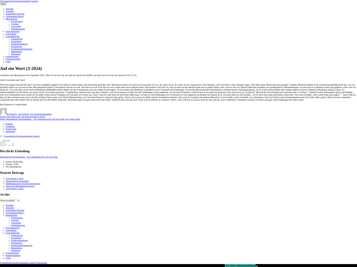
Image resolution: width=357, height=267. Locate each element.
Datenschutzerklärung (246, 265)
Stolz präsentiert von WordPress (62, 263)
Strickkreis (15, 54)
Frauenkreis (16, 41)
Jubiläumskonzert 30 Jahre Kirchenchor (23, 183)
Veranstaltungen (13, 31)
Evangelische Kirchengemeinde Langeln (22, 136)
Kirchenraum (17, 21)
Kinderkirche (17, 39)
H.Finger (11, 114)
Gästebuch (10, 126)
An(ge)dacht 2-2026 (14, 188)
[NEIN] (257, 266)
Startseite (10, 9)
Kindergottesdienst (19, 44)
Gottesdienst (11, 34)
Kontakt (9, 124)
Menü (3, 4)
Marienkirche (11, 19)
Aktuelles (10, 11)
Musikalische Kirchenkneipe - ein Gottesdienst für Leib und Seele (29, 157)
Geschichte (16, 26)
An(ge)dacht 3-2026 (14, 178)
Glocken (15, 24)
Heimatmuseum (18, 29)
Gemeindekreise (13, 36)
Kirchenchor (16, 46)
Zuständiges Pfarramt (15, 14)
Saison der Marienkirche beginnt (20, 186)
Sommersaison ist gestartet (17, 181)
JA (227, 265)
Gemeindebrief (12, 56)
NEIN (232, 265)
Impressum (10, 131)
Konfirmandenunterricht (21, 49)
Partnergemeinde (13, 59)
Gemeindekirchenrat (14, 16)
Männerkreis (16, 51)
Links (8, 61)
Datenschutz (11, 129)
